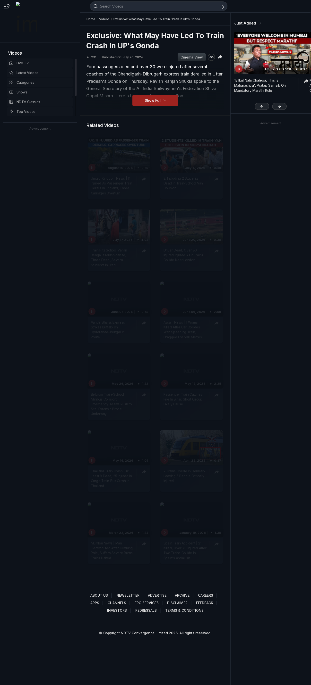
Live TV (23, 63)
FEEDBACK (204, 603)
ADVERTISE (157, 595)
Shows (22, 92)
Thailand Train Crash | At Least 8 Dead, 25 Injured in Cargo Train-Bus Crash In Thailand (111, 478)
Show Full (153, 100)
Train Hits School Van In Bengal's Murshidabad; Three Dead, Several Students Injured (109, 257)
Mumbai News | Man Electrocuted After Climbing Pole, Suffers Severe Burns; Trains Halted (112, 550)
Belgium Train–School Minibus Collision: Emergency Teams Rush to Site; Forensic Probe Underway (111, 404)
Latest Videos (27, 73)
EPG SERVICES (147, 603)
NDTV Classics (28, 102)
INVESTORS (117, 610)
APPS (94, 603)
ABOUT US (99, 595)
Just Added (245, 23)
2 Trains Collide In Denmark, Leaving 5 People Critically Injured (185, 476)
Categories (25, 82)
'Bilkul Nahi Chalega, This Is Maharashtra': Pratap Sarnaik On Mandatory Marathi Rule (260, 85)
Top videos (26, 111)
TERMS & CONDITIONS (184, 610)
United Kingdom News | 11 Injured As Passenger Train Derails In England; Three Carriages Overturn (111, 185)
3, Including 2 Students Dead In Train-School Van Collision (183, 183)
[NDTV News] (27, 21)
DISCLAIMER (177, 603)
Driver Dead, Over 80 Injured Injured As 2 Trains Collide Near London (183, 255)
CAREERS (205, 595)
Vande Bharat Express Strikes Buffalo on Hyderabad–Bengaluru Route (108, 329)
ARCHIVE (182, 595)
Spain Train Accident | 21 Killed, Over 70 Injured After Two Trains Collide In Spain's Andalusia (185, 550)
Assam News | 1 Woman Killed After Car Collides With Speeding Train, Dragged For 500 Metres (183, 329)
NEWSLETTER (127, 595)
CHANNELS (117, 603)
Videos (15, 53)
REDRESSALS (146, 610)
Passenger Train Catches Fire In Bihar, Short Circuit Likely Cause (183, 399)
